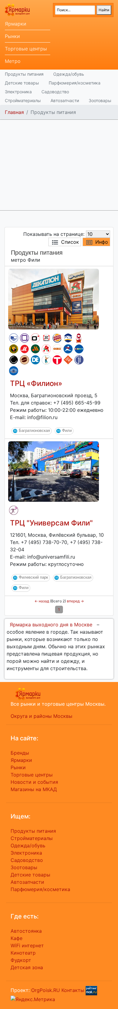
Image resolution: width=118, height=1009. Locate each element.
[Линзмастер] (13, 370)
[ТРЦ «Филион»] (53, 298)
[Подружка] (13, 510)
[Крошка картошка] (13, 348)
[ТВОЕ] (57, 359)
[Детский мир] (79, 348)
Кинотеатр (23, 953)
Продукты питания (24, 74)
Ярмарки (15, 24)
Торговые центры (26, 49)
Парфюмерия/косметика (74, 82)
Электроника (18, 91)
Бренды (20, 753)
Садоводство (55, 91)
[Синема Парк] (13, 338)
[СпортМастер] (68, 348)
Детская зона (27, 967)
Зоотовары (100, 100)
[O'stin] (35, 338)
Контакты (72, 990)
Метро (13, 61)
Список (70, 242)
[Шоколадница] (24, 359)
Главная (14, 112)
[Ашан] (46, 348)
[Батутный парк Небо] (46, 359)
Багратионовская (34, 430)
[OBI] (57, 348)
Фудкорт (21, 960)
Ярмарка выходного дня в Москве (51, 625)
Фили (67, 430)
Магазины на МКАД (34, 789)
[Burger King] (57, 338)
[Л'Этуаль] (68, 338)
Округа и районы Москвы (41, 716)
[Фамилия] (24, 338)
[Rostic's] (46, 338)
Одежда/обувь (68, 74)
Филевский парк (33, 577)
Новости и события (34, 782)
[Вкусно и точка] (35, 348)
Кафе (16, 938)
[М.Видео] (24, 348)
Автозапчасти (65, 100)
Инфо (101, 242)
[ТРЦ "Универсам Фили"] (53, 471)
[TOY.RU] (68, 359)
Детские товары (22, 82)
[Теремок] (79, 338)
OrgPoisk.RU (45, 990)
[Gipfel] (79, 359)
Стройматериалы (23, 100)
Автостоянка (26, 931)
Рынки (12, 36)
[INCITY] (13, 359)
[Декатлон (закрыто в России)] (35, 359)
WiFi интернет (27, 945)
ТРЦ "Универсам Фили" (51, 522)
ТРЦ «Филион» (36, 383)
